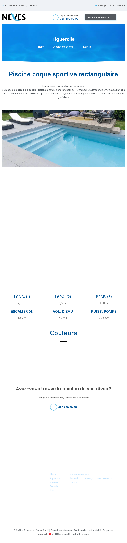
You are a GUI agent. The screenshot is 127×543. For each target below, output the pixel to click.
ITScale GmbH (62, 534)
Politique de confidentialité (87, 530)
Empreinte (108, 530)
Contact (74, 482)
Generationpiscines (63, 46)
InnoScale (84, 534)
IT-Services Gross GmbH (36, 530)
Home (41, 46)
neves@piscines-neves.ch (111, 5)
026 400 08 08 (67, 407)
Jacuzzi (74, 478)
